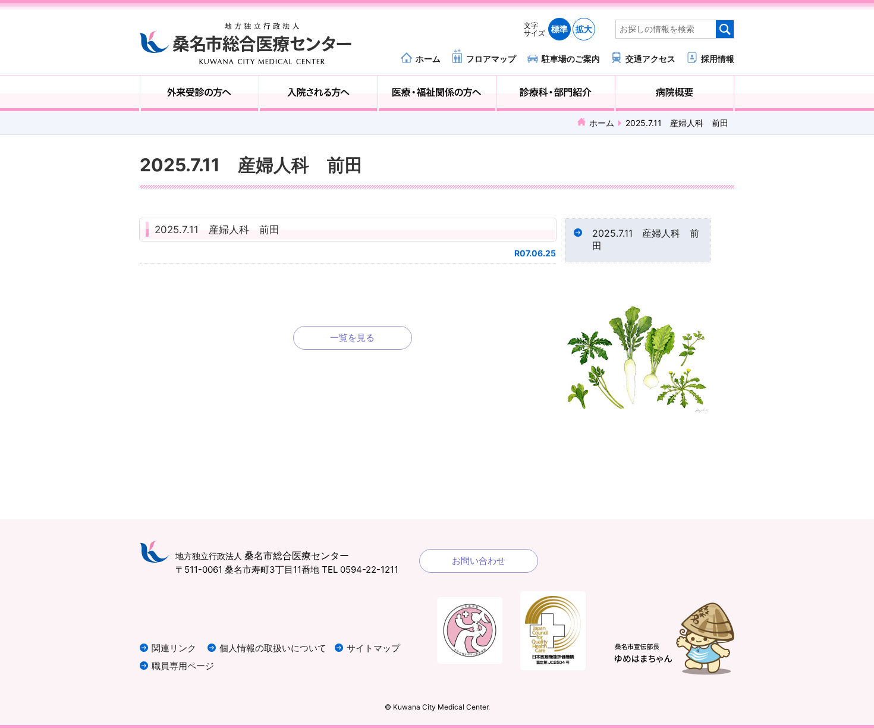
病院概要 (674, 93)
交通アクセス (650, 58)
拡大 (584, 29)
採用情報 (717, 58)
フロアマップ (491, 58)
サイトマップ (373, 648)
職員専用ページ (183, 665)
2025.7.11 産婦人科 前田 (217, 230)
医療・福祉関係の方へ (437, 93)
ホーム (428, 58)
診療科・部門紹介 (555, 93)
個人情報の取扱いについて (272, 648)
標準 (559, 29)
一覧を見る (352, 337)
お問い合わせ (478, 560)
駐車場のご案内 (571, 58)
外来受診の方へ (199, 93)
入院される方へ (318, 93)
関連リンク (174, 648)
